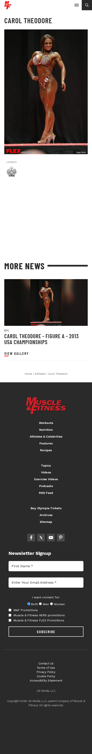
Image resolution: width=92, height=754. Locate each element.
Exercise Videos (46, 479)
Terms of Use (46, 667)
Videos (46, 472)
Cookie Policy (46, 676)
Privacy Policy (46, 672)
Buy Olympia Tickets (46, 508)
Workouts (46, 423)
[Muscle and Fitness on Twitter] (41, 537)
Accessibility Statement (46, 680)
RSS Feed (46, 492)
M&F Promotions (25, 610)
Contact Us (46, 663)
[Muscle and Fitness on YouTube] (51, 537)
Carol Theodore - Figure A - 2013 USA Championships (41, 339)
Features (46, 443)
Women (59, 604)
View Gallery (16, 353)
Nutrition (46, 429)
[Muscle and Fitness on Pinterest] (61, 537)
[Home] (7, 7)
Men (46, 604)
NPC (6, 330)
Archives (46, 515)
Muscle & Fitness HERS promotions (39, 615)
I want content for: (46, 597)
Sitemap (46, 521)
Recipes (46, 450)
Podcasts (46, 486)
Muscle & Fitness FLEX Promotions (38, 620)
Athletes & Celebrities (46, 436)
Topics (46, 465)
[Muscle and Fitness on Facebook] (31, 537)
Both (34, 604)
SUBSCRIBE (46, 631)
